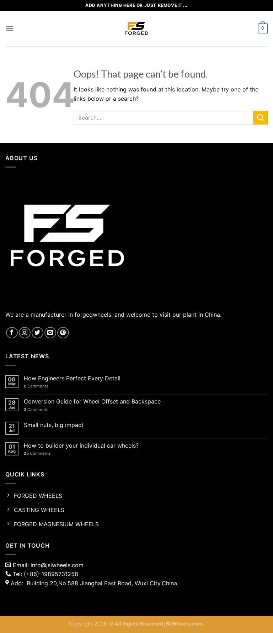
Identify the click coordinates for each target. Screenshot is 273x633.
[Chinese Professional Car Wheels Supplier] (136, 28)
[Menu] (9, 28)
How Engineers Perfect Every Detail (72, 378)
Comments (36, 386)
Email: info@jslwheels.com (47, 565)
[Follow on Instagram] (25, 333)
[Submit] (260, 118)
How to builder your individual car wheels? (81, 445)
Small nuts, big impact (54, 425)
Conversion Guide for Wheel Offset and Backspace (92, 401)
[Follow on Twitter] (37, 333)
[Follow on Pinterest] (63, 333)
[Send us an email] (50, 333)
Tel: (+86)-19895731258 (44, 573)
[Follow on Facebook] (12, 333)
